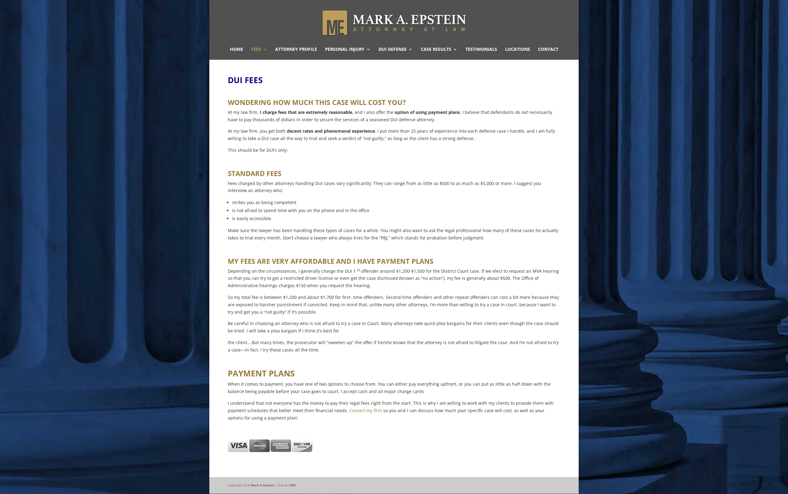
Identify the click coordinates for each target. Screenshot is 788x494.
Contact (548, 49)
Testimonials (481, 49)
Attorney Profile (296, 49)
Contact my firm (365, 410)
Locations (517, 49)
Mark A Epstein (262, 485)
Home (236, 49)
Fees (256, 49)
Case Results (436, 49)
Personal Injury (344, 49)
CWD (292, 485)
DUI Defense (393, 49)
